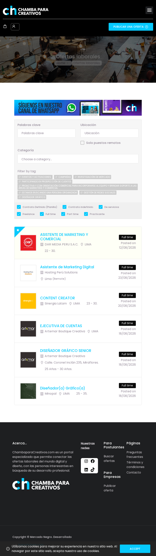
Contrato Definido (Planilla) (40, 207)
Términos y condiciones (135, 464)
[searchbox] (78, 159)
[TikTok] (92, 469)
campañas (64, 177)
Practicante (97, 214)
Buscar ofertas (109, 458)
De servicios (111, 207)
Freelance (29, 214)
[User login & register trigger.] (14, 26)
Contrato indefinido (80, 207)
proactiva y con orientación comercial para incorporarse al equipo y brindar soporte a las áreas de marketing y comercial (77, 187)
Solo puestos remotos (103, 143)
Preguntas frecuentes (135, 454)
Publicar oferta (110, 488)
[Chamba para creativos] (26, 10)
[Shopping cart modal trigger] (5, 26)
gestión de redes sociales (99, 192)
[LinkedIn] (86, 469)
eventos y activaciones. (37, 177)
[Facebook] (92, 461)
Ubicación (88, 125)
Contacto (134, 472)
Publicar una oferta (128, 27)
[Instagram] (86, 461)
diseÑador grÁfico (33, 197)
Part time (73, 214)
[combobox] (78, 158)
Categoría (26, 150)
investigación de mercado (94, 177)
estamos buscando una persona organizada (49, 192)
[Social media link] (140, 536)
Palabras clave (29, 125)
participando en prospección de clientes (46, 181)
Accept (135, 549)
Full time (51, 214)
